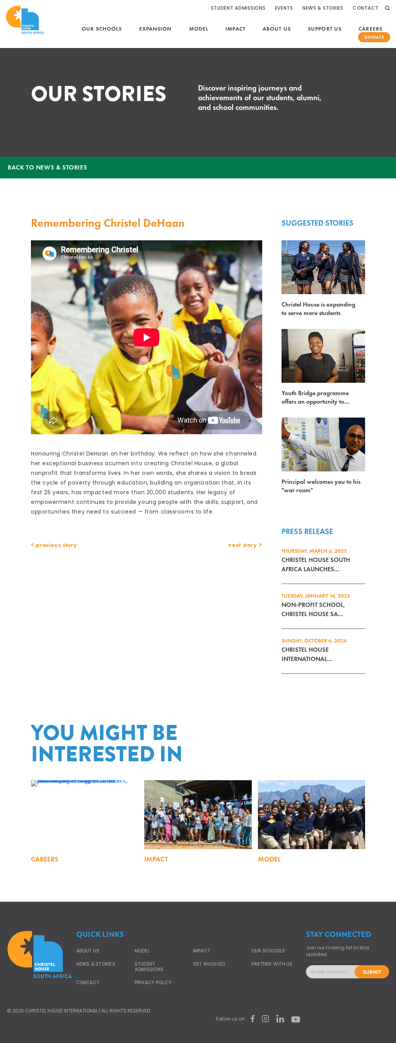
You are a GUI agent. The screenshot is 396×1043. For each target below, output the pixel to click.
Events (284, 8)
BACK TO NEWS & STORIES (47, 167)
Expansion (155, 28)
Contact (366, 8)
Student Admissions (238, 8)
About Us (277, 28)
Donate (374, 37)
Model (199, 28)
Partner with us (272, 964)
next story (242, 545)
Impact (235, 28)
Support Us (324, 28)
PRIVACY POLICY (153, 982)
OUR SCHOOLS (268, 951)
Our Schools (102, 28)
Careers (370, 28)
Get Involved (209, 964)
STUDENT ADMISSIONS (149, 966)
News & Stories (322, 8)
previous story (56, 545)
